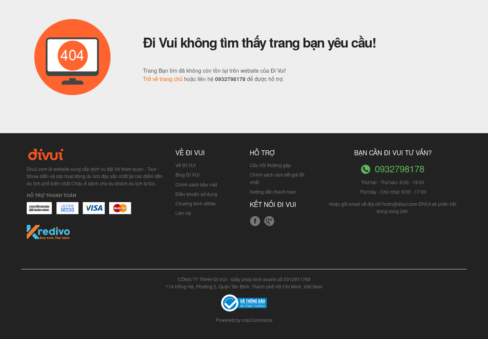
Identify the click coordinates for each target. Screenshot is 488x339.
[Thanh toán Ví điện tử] (120, 212)
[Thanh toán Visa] (39, 212)
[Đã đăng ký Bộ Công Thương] (244, 302)
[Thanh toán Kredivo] (49, 235)
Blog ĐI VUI (187, 174)
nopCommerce (257, 320)
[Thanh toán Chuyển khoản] (94, 212)
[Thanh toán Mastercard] (67, 212)
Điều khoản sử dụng (196, 194)
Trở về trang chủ (163, 79)
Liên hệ (183, 213)
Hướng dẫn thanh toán (273, 191)
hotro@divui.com (399, 204)
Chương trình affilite (195, 203)
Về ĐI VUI (185, 165)
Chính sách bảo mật (196, 184)
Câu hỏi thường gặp (270, 165)
